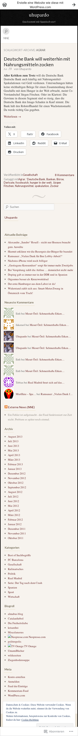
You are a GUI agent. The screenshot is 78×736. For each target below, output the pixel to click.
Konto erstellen (16, 677)
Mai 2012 (13, 506)
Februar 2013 (15, 464)
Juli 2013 (13, 441)
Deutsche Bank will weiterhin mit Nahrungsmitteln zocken (37, 61)
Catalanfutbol (16, 618)
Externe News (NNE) (21, 407)
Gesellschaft (30, 174)
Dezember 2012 (17, 473)
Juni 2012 (13, 501)
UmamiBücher (16, 651)
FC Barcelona (15, 560)
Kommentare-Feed (18, 691)
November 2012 (17, 478)
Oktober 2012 (16, 483)
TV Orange (30, 646)
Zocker (54, 186)
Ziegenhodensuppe (19, 660)
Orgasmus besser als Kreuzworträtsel (28, 279)
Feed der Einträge (18, 686)
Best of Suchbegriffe (19, 555)
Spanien (12, 587)
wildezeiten (14, 655)
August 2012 (15, 492)
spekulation (42, 186)
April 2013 (14, 455)
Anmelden (14, 681)
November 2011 (17, 533)
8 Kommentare (64, 175)
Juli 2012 (13, 496)
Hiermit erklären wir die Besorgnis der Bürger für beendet (40, 251)
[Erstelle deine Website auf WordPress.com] (39, 4)
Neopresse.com (37, 637)
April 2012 (14, 510)
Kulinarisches (15, 569)
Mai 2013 (13, 450)
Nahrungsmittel (24, 186)
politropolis (14, 641)
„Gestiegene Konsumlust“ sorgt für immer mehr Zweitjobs (40, 265)
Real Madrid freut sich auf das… (46, 382)
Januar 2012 (15, 524)
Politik (12, 573)
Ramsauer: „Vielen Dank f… (57, 394)
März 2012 (14, 515)
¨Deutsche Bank (35, 179)
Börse (60, 179)
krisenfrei (13, 628)
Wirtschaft (14, 597)
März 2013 (14, 459)
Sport (11, 592)
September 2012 (17, 487)
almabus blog (15, 614)
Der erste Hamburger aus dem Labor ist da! (32, 284)
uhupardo (39, 14)
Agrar (21, 179)
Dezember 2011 (17, 529)
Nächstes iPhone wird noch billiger (27, 261)
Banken (50, 179)
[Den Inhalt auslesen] (6, 407)
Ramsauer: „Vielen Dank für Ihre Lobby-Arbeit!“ (35, 256)
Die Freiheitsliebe (18, 623)
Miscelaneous (16, 632)
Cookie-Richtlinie (30, 719)
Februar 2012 (15, 519)
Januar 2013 (15, 469)
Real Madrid (15, 578)
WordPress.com (16, 695)
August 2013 (15, 436)
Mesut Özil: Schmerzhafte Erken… (44, 313)
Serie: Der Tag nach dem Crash (25, 583)
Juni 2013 (13, 446)
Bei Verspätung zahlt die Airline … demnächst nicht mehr (40, 270)
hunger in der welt (41, 182)
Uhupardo (25, 69)
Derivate (9, 182)
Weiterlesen (12, 116)
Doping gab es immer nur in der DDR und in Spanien (37, 274)
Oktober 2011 (16, 538)
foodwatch (22, 182)
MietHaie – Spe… (26, 394)
